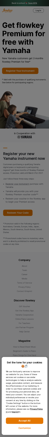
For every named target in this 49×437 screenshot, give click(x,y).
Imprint (15, 412)
